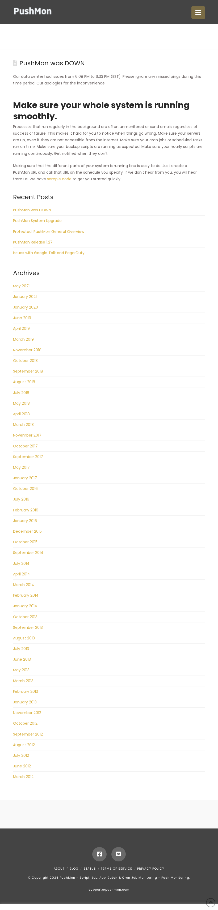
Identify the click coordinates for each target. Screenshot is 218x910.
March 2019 (23, 339)
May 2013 (21, 670)
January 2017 (25, 478)
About (59, 868)
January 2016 (25, 520)
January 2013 (25, 702)
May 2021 (21, 286)
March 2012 (23, 776)
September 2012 (28, 734)
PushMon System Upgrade (37, 220)
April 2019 (21, 328)
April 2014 (21, 574)
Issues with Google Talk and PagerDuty (49, 252)
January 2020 (25, 307)
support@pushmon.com (109, 889)
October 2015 (25, 542)
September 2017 (28, 456)
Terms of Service (116, 868)
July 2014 (21, 563)
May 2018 (21, 403)
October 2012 (25, 723)
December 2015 (27, 531)
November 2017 (27, 435)
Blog (74, 868)
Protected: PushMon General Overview (48, 231)
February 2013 (25, 691)
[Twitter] (118, 854)
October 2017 (25, 446)
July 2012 (21, 755)
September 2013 (28, 627)
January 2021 (25, 296)
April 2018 (21, 414)
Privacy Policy (150, 868)
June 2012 (22, 766)
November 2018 (27, 350)
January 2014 (25, 606)
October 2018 (25, 360)
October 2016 (25, 488)
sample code (59, 179)
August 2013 (24, 638)
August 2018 (24, 381)
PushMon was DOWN (32, 210)
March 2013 (23, 680)
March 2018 (23, 424)
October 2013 (25, 617)
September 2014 (28, 552)
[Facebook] (99, 854)
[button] (198, 12)
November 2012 (27, 712)
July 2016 (21, 499)
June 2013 (22, 659)
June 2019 (22, 318)
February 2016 (25, 510)
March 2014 (23, 584)
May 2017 (21, 467)
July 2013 (21, 648)
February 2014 (26, 595)
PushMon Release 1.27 (33, 242)
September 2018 (28, 371)
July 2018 (21, 392)
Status (89, 868)
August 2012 (24, 744)
